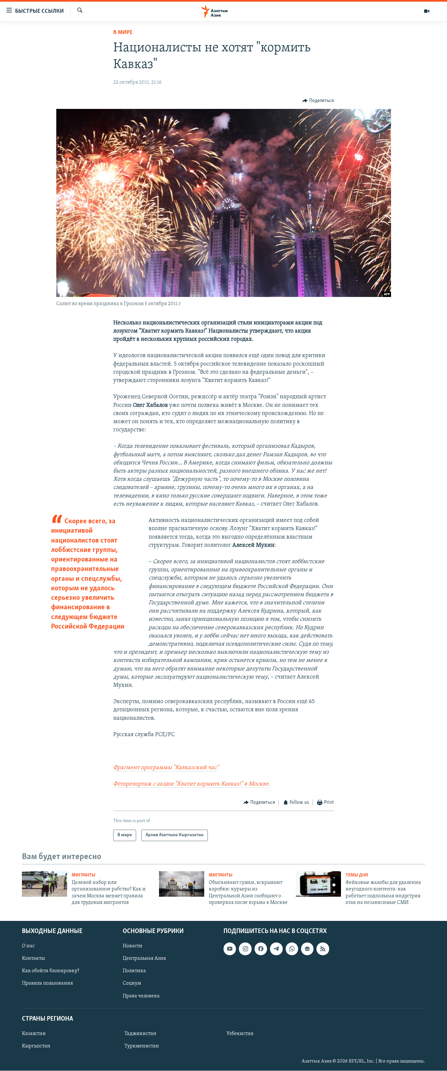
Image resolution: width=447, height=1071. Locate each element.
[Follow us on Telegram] (276, 949)
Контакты (33, 958)
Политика (134, 971)
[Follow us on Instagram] (245, 949)
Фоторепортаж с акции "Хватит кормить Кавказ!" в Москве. (191, 784)
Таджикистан (140, 1033)
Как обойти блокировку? (50, 971)
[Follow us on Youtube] (230, 949)
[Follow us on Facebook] (261, 949)
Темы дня (357, 875)
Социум (132, 983)
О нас (28, 946)
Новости (132, 946)
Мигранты (83, 875)
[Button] (318, 100)
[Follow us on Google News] (307, 949)
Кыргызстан (36, 1046)
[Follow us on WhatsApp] (292, 949)
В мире (123, 33)
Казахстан (34, 1033)
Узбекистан (240, 1033)
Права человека (141, 996)
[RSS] (322, 949)
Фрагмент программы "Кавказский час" (166, 768)
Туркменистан (141, 1046)
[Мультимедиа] (427, 11)
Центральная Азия (144, 958)
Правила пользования (47, 983)
